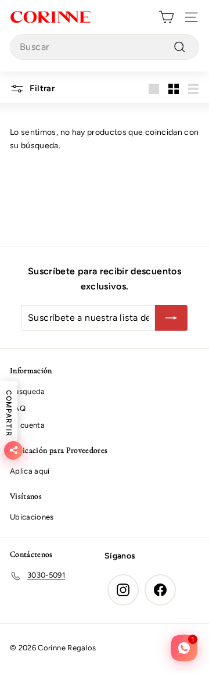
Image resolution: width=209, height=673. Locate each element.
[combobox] (104, 47)
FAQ (18, 408)
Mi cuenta (27, 425)
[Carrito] (166, 17)
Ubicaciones (32, 517)
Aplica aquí (30, 471)
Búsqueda (27, 391)
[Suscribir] (171, 318)
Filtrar (41, 88)
